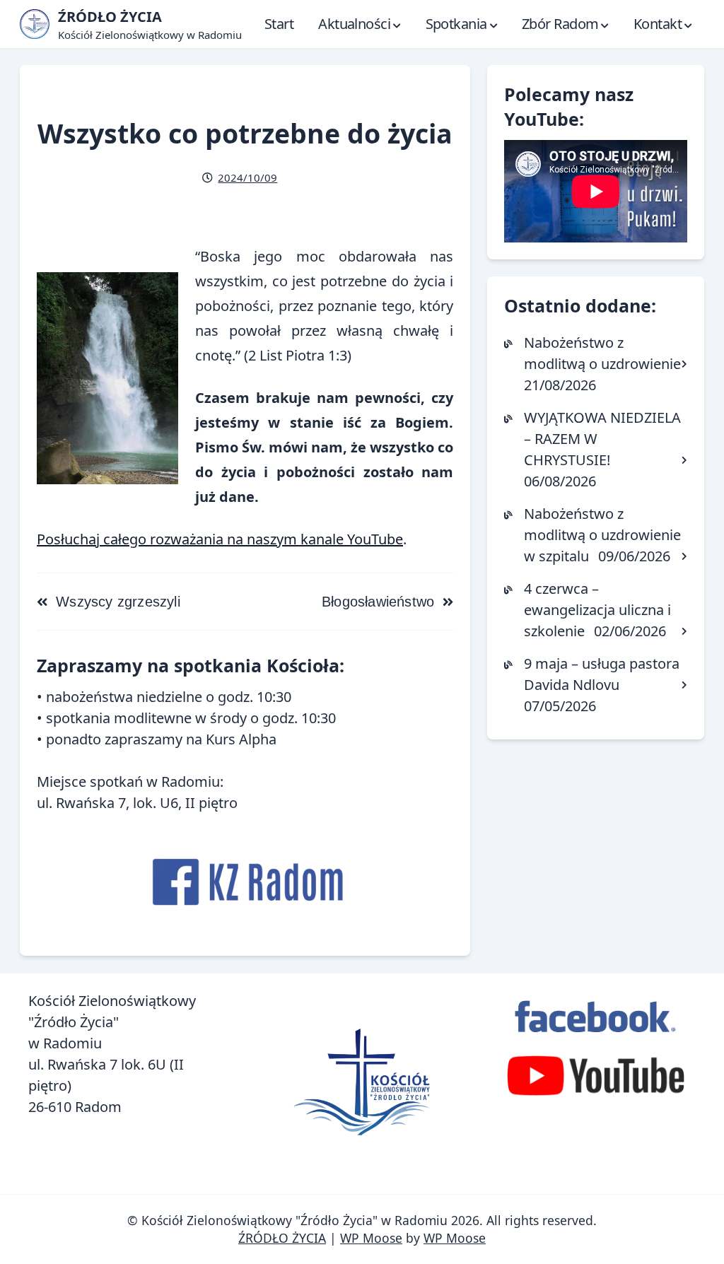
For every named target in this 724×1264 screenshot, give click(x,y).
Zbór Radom (560, 23)
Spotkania (456, 23)
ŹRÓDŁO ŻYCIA (282, 1237)
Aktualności (354, 23)
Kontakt (658, 23)
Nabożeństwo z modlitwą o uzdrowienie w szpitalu (602, 535)
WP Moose (371, 1237)
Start (278, 23)
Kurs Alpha (241, 739)
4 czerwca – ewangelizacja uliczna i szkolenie (597, 609)
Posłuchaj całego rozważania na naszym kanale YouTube (220, 539)
